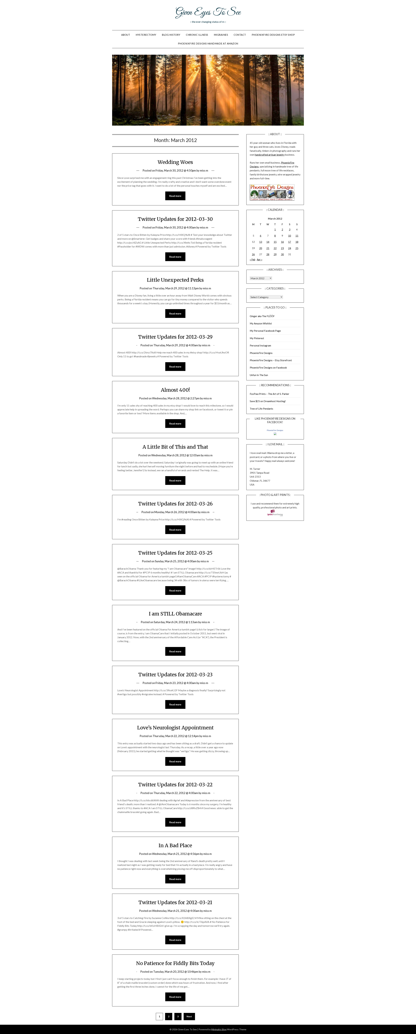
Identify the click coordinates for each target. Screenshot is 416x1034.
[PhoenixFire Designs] (275, 434)
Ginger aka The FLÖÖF (262, 316)
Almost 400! (175, 390)
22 (275, 248)
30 (282, 254)
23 (282, 248)
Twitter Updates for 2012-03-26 (175, 504)
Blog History (171, 34)
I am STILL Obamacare (175, 614)
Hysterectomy (146, 34)
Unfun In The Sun (259, 375)
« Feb (252, 259)
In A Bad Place (175, 845)
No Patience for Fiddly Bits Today (175, 963)
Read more (175, 195)
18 (296, 241)
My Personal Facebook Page (265, 330)
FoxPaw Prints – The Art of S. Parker (269, 393)
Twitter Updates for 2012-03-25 (175, 553)
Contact (240, 34)
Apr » (259, 259)
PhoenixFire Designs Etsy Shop (273, 34)
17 (289, 241)
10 (289, 235)
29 (275, 254)
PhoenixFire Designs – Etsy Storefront (271, 360)
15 (275, 241)
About (125, 34)
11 (296, 235)
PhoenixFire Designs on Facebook (268, 367)
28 (267, 254)
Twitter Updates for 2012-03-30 (175, 219)
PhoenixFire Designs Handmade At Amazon (208, 43)
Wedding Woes (175, 162)
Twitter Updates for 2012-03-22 (175, 785)
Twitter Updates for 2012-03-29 (175, 337)
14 (267, 241)
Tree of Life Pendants (261, 408)
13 (260, 241)
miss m (204, 170)
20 (260, 248)
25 (296, 248)
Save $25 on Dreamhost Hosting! (268, 401)
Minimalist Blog (219, 1029)
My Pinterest (257, 338)
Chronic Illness (197, 34)
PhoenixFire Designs (261, 352)
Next (189, 1016)
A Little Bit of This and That (175, 447)
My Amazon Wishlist (261, 323)
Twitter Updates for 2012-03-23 (175, 674)
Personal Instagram (260, 345)
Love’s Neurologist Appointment (175, 728)
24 (289, 248)
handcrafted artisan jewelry (270, 154)
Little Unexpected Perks (175, 280)
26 (253, 254)
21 (267, 248)
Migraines (221, 34)
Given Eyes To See (208, 12)
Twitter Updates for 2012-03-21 (175, 902)
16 (282, 241)
